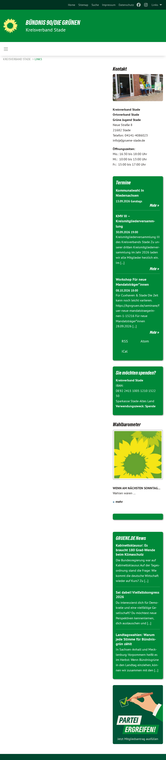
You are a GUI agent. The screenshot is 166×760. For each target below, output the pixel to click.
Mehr (153, 205)
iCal (125, 351)
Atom (144, 341)
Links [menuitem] (155, 5)
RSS (125, 341)
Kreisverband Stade (17, 59)
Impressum (108, 5)
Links (38, 59)
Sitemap (83, 5)
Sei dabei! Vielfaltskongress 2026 (137, 594)
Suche (95, 5)
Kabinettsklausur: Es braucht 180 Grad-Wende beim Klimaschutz (135, 550)
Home (71, 5)
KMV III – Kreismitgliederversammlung (135, 221)
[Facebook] (138, 5)
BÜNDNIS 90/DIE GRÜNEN (53, 22)
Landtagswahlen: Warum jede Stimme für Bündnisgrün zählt (136, 639)
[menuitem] (71, 5)
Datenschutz (126, 5)
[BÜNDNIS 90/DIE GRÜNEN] (10, 26)
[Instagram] (146, 5)
